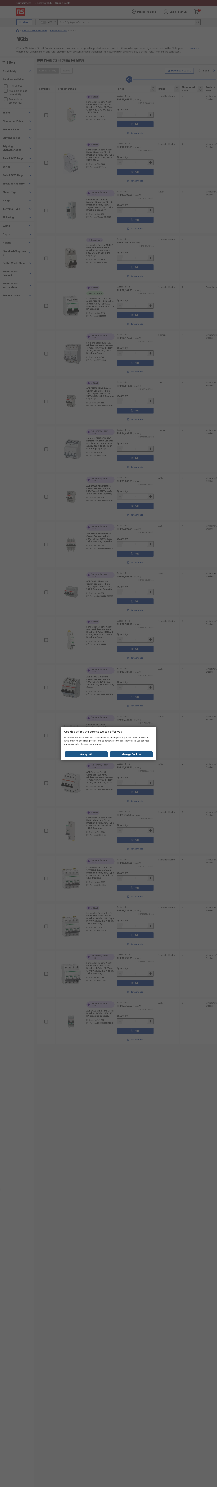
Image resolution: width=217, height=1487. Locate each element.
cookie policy (74, 744)
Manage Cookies (131, 754)
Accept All (86, 754)
